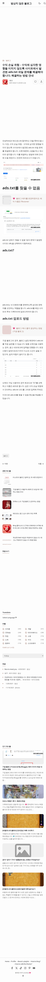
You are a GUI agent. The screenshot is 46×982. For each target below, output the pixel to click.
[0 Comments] (35, 81)
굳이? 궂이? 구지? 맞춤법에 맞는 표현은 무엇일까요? (21, 860)
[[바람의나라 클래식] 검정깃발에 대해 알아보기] (23, 886)
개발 (29, 629)
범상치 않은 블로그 (21, 3)
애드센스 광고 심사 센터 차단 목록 (25, 513)
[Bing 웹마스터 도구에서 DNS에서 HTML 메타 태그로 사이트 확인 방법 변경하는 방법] (6, 533)
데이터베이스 (32, 632)
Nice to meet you (11, 669)
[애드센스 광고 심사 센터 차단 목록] (6, 520)
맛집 (6, 636)
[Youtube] (34, 968)
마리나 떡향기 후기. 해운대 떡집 (13, 801)
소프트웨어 (32, 643)
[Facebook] (12, 968)
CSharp (8, 632)
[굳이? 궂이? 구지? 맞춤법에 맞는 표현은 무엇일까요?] (23, 856)
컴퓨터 (7, 643)
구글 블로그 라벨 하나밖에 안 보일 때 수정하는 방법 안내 (28, 490)
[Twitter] (16, 968)
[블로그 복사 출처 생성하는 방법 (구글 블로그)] (6, 333)
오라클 (7, 629)
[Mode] (39, 3)
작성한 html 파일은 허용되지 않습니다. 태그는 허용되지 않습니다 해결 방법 (27, 538)
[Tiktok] (21, 968)
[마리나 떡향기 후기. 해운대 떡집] (23, 798)
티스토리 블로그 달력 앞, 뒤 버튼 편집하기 (28, 477)
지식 (29, 640)
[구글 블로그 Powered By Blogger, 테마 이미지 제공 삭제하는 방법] (23, 763)
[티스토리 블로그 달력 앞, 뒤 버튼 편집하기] (6, 484)
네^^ (6, 673)
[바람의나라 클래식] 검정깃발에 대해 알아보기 (18, 889)
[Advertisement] (23, 33)
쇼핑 (29, 636)
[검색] (45, 3)
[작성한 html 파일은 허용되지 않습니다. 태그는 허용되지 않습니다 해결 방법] (6, 545)
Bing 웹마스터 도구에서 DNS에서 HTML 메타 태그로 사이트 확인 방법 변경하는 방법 (28, 526)
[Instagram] (25, 968)
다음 (39, 464)
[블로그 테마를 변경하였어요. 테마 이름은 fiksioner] (6, 203)
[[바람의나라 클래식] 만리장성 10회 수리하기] (23, 827)
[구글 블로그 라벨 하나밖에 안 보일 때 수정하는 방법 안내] (6, 496)
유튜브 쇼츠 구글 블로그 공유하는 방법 (26, 501)
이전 (6, 464)
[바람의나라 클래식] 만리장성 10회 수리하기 (18, 830)
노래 (6, 640)
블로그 (6, 456)
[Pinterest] (29, 968)
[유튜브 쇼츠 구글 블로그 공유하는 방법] (6, 508)
